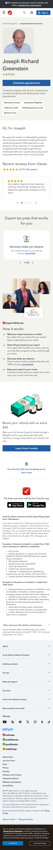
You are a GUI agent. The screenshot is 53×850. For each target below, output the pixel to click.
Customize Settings (39, 843)
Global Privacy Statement (12, 831)
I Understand (13, 843)
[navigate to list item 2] (25, 203)
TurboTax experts (10, 24)
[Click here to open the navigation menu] (4, 12)
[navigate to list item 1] (22, 203)
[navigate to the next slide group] (35, 203)
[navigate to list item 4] (31, 203)
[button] (26, 625)
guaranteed (30, 253)
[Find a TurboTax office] (32, 12)
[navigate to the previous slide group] (17, 203)
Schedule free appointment (29, 5)
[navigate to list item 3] (28, 203)
